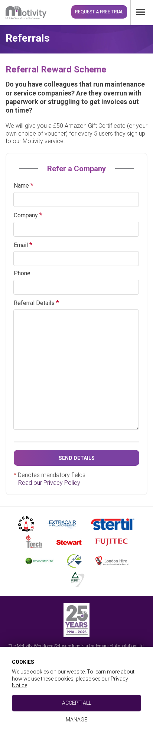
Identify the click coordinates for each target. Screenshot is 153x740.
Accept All (76, 703)
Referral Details (34, 302)
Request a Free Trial (99, 11)
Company (26, 215)
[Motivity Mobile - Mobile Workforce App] (26, 12)
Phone (22, 273)
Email (21, 245)
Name (21, 185)
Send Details (77, 458)
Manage (76, 720)
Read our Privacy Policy (49, 482)
